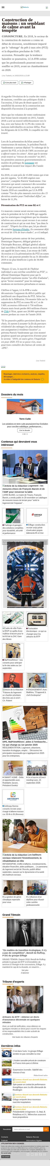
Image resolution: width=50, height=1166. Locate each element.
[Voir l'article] (45, 542)
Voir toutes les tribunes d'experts (25, 1037)
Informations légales (34, 1140)
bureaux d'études (21, 229)
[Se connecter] (47, 7)
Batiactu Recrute (32, 1137)
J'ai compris (6, 1156)
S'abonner (25, 973)
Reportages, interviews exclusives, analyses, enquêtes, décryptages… (24, 376)
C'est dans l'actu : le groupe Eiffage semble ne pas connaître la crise (21, 541)
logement (29, 162)
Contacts (4, 1137)
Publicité (4, 1140)
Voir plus (25, 970)
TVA (6, 311)
